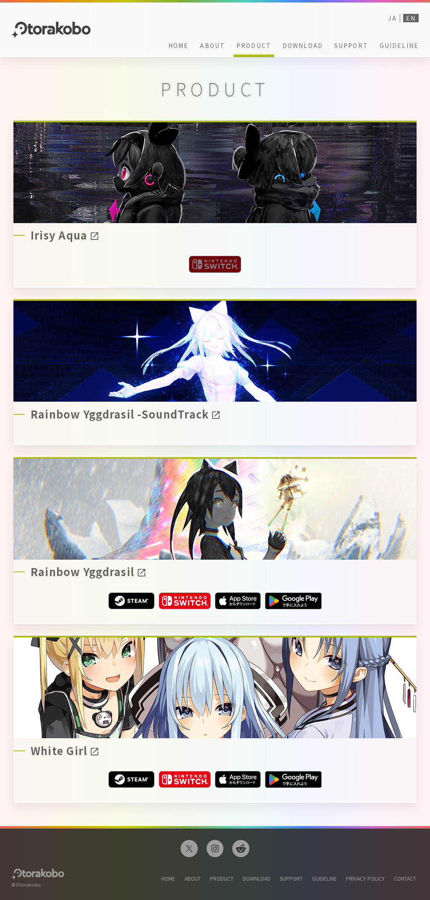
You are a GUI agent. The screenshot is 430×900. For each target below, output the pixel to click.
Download (303, 45)
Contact (405, 878)
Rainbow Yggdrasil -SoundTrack (120, 414)
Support (351, 45)
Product (253, 45)
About (212, 45)
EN (411, 18)
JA (392, 18)
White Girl (59, 751)
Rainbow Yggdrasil (82, 572)
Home (178, 45)
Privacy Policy (365, 878)
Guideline (399, 45)
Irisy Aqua (59, 235)
